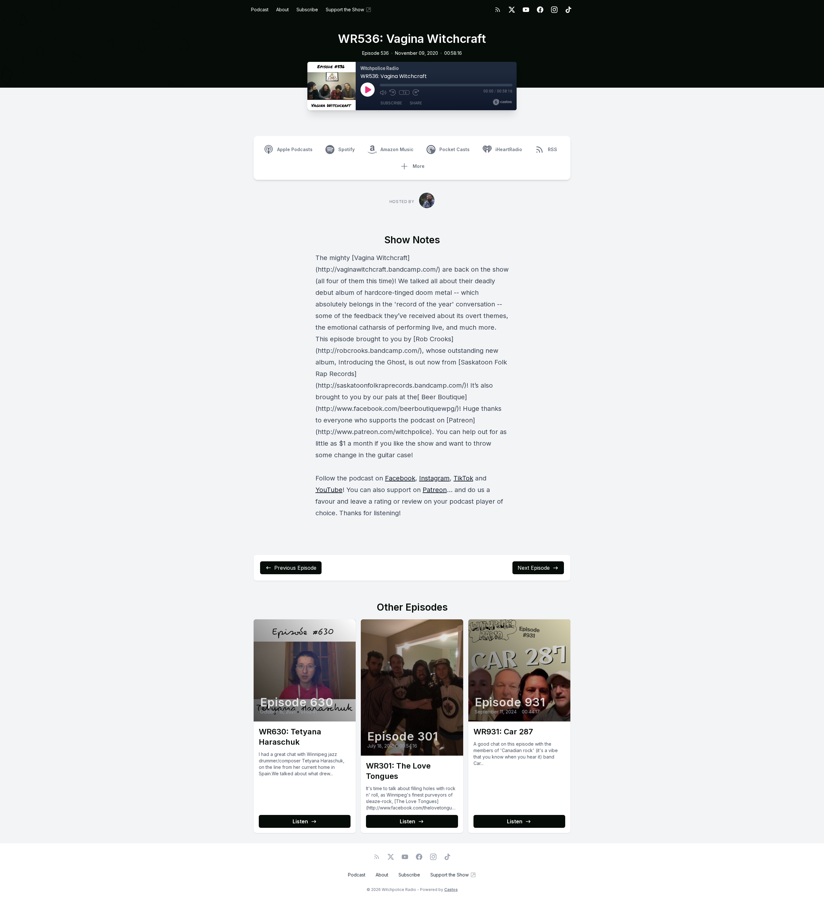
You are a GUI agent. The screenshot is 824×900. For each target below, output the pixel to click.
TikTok (463, 478)
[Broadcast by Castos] (502, 102)
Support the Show (345, 9)
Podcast (259, 9)
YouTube (328, 490)
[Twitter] (512, 9)
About (282, 9)
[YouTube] (526, 9)
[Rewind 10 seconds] (392, 92)
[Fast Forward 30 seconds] (416, 92)
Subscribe (307, 9)
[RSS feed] (497, 9)
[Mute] (383, 92)
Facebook (400, 478)
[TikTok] (568, 9)
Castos (451, 889)
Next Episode (534, 568)
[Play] (367, 89)
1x (404, 92)
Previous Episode (295, 568)
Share (416, 103)
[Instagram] (554, 9)
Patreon (435, 490)
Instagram (434, 478)
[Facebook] (540, 9)
